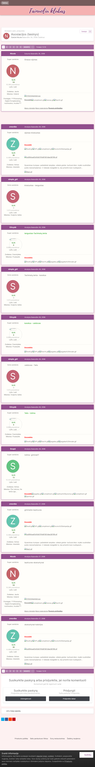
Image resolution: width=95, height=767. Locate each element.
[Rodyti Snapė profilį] (12, 466)
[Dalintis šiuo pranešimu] (91, 54)
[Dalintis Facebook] (6, 719)
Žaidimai (41, 37)
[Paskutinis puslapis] (32, 47)
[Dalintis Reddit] (10, 719)
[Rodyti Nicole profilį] (6, 36)
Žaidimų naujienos (73, 738)
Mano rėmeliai (29, 108)
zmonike (13, 127)
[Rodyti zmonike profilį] (12, 144)
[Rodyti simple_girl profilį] (12, 196)
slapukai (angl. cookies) (45, 756)
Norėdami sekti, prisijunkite (15, 31)
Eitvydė (13, 227)
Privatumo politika (21, 738)
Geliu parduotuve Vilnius (39, 738)
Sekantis (27, 47)
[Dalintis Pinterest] (14, 719)
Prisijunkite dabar (69, 699)
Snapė (13, 449)
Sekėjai (84, 31)
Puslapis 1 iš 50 (41, 47)
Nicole (19, 37)
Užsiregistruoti (25, 699)
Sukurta (34, 54)
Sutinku (87, 755)
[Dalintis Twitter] (2, 719)
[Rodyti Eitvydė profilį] (12, 239)
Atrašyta (34, 127)
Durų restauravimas (57, 738)
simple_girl (13, 179)
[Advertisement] (47, 21)
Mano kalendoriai (41, 108)
